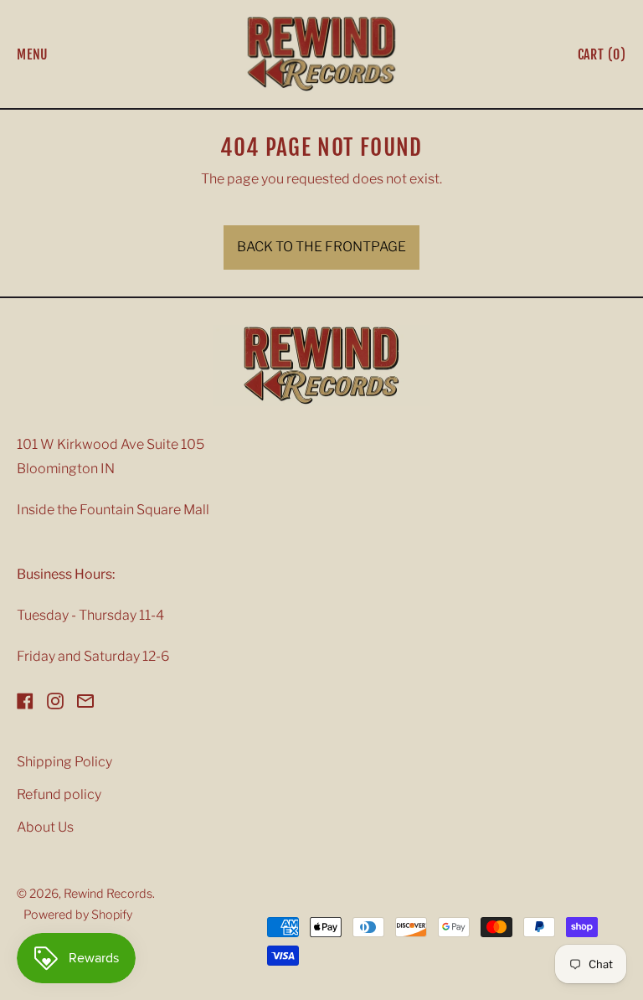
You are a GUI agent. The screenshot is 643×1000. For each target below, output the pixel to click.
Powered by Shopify (77, 914)
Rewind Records (108, 893)
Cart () (601, 58)
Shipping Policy (64, 762)
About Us (45, 827)
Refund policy (59, 794)
